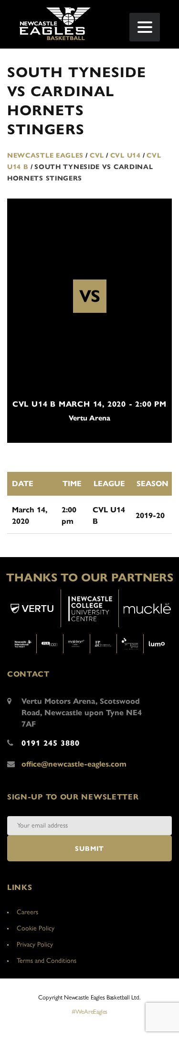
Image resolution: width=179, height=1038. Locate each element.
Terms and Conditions (46, 961)
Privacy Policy (35, 944)
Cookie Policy (35, 928)
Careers (27, 912)
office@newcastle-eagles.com (73, 764)
